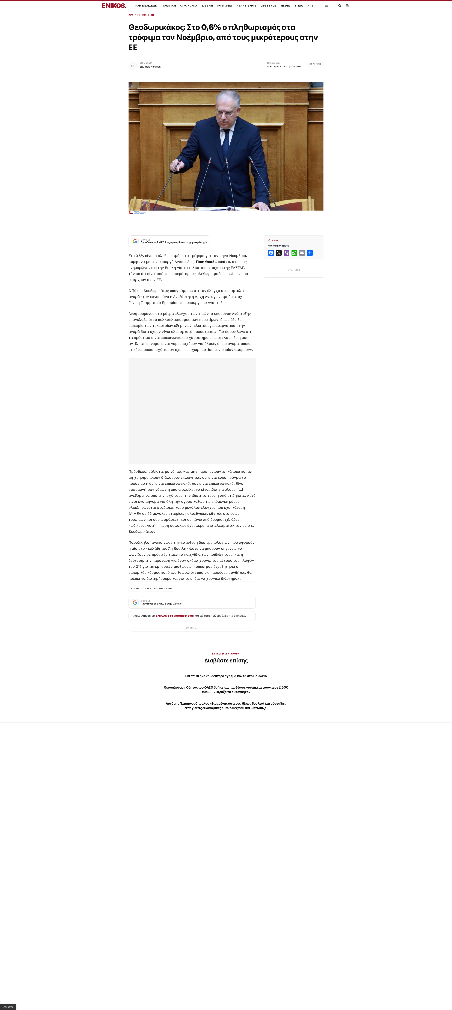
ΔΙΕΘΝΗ (207, 5)
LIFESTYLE (268, 5)
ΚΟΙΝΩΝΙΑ (224, 5)
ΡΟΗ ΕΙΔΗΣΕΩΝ (146, 5)
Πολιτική (147, 15)
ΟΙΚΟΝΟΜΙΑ (189, 5)
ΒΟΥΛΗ (135, 588)
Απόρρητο (8, 1007)
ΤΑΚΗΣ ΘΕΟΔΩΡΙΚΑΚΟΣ (159, 588)
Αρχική (133, 15)
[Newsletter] (347, 5)
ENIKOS (114, 6)
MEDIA (285, 5)
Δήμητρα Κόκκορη (150, 66)
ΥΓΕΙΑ (299, 5)
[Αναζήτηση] (340, 5)
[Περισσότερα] (327, 6)
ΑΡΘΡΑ (312, 5)
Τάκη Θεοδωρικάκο (212, 262)
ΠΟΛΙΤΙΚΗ (169, 5)
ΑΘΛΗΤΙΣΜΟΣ (246, 5)
